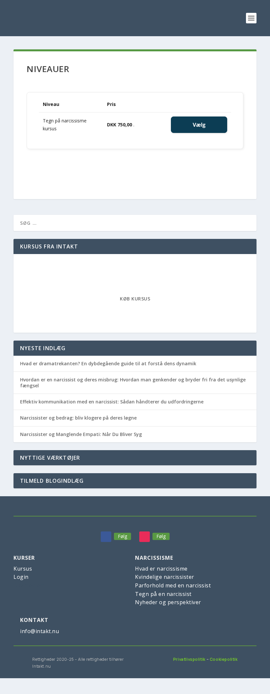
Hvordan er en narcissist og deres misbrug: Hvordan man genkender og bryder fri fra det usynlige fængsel (133, 382)
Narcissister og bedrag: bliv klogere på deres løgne (78, 418)
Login (21, 576)
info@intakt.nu (39, 631)
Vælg (199, 124)
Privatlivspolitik (189, 659)
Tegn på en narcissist (163, 594)
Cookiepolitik (224, 659)
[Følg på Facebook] (106, 536)
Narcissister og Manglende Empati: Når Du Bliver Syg (81, 434)
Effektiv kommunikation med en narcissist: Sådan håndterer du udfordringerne (111, 401)
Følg (122, 536)
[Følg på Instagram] (144, 536)
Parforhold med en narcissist (173, 585)
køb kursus (135, 299)
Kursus (23, 568)
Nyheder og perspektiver (168, 602)
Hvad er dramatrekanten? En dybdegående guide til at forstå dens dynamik (108, 363)
